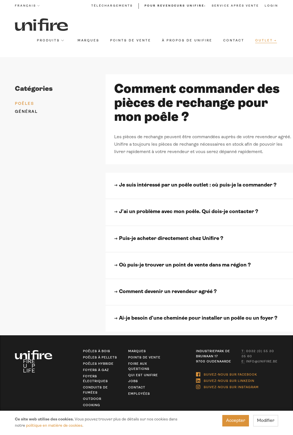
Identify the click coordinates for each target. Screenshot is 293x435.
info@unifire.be (259, 361)
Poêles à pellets (100, 357)
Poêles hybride (98, 364)
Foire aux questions (138, 366)
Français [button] (25, 5)
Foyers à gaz (96, 370)
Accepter (235, 420)
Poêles (24, 104)
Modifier (265, 420)
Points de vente (130, 40)
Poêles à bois (96, 351)
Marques (88, 40)
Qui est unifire (143, 375)
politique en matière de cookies (54, 426)
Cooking (91, 405)
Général (26, 112)
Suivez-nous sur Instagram (231, 387)
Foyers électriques (95, 379)
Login (271, 5)
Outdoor (92, 399)
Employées (139, 394)
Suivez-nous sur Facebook (230, 374)
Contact (233, 40)
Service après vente (235, 5)
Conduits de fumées (95, 390)
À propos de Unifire (187, 40)
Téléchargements (112, 5)
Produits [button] (48, 40)
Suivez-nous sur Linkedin (229, 381)
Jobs (133, 381)
